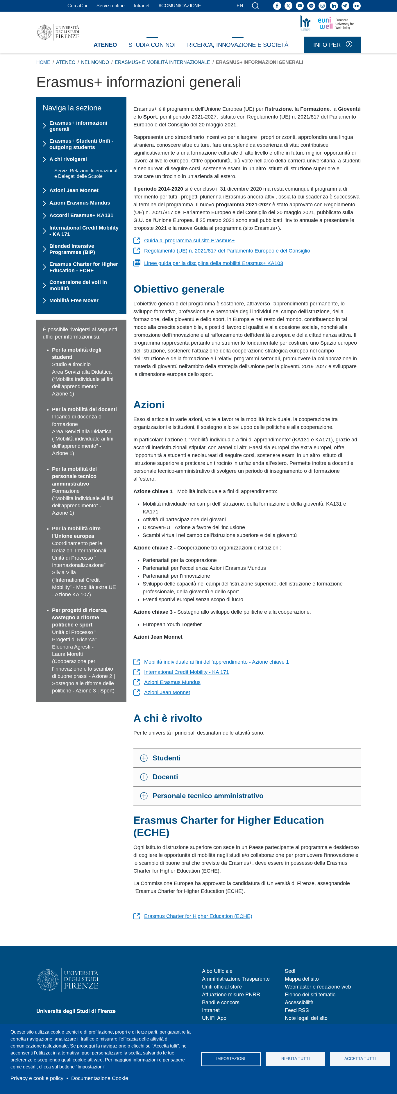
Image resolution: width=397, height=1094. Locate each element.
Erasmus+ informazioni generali (78, 126)
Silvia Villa (64, 572)
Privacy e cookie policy (36, 1078)
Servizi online (110, 5)
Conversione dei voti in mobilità (78, 285)
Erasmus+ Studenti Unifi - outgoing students (81, 144)
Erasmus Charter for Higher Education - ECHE (83, 267)
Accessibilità (299, 1002)
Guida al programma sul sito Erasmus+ (189, 240)
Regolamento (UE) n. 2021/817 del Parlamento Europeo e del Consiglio (227, 251)
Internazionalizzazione (78, 565)
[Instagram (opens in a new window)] (322, 6)
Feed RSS (297, 1010)
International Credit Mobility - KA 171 (186, 672)
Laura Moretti (67, 654)
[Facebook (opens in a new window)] (277, 6)
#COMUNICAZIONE (180, 5)
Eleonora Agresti (71, 647)
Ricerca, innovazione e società (237, 45)
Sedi (290, 970)
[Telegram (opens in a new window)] (345, 6)
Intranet (141, 5)
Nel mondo (95, 62)
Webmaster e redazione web (318, 986)
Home (43, 62)
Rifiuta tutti (295, 1059)
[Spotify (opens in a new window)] (311, 6)
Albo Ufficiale (217, 970)
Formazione (66, 491)
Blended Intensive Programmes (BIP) (72, 249)
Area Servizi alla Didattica (82, 372)
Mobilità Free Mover (73, 300)
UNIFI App (214, 1017)
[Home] (58, 32)
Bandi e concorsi (221, 1002)
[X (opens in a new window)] (288, 6)
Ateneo (105, 45)
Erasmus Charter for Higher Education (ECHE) (198, 916)
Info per (327, 45)
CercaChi (77, 5)
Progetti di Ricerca (73, 639)
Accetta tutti (360, 1059)
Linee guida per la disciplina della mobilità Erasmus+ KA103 (213, 263)
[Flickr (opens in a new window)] (357, 6)
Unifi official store (222, 986)
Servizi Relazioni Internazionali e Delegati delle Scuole (86, 173)
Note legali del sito (306, 1017)
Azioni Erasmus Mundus (172, 682)
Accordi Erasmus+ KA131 (81, 215)
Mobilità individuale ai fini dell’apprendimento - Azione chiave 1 (216, 662)
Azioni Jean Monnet (167, 692)
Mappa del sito (302, 978)
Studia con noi (152, 45)
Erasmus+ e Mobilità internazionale (162, 62)
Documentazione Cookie (99, 1078)
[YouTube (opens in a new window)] (300, 6)
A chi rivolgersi (68, 159)
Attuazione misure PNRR (231, 994)
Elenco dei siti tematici (311, 994)
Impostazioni (230, 1059)
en (240, 5)
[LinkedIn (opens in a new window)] (334, 6)
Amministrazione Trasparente (236, 978)
